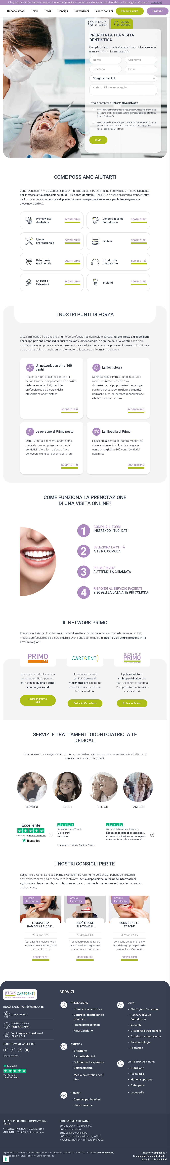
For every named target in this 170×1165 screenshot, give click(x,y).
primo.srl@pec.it (105, 1152)
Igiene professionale (87, 1024)
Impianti (135, 1025)
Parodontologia (140, 1042)
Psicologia (137, 1073)
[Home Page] (3, 5)
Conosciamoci (16, 11)
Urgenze (157, 11)
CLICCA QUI (18, 1036)
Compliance (158, 1152)
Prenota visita (129, 11)
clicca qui (156, 2)
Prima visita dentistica (88, 1009)
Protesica (136, 1048)
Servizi (48, 11)
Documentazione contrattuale (149, 1156)
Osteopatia (137, 1085)
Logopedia (137, 1092)
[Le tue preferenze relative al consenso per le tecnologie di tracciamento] (6, 1159)
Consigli (63, 11)
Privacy (146, 1152)
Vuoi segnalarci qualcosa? (27, 1033)
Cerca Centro (125, 23)
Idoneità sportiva (141, 1079)
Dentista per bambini (87, 1099)
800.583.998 (20, 1027)
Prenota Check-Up (101, 23)
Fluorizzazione (83, 1030)
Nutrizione (137, 1068)
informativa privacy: (125, 103)
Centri (34, 11)
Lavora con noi (104, 11)
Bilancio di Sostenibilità (154, 1159)
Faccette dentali (84, 1056)
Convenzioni (81, 11)
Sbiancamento (83, 1067)
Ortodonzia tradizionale (145, 1030)
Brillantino (80, 1050)
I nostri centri (19, 1014)
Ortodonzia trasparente (89, 1062)
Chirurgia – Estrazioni (144, 1009)
